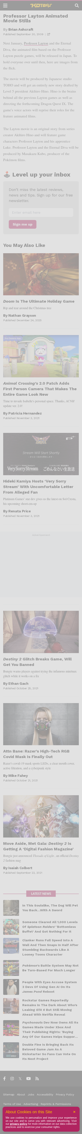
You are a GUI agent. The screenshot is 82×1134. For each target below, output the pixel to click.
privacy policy (18, 1123)
